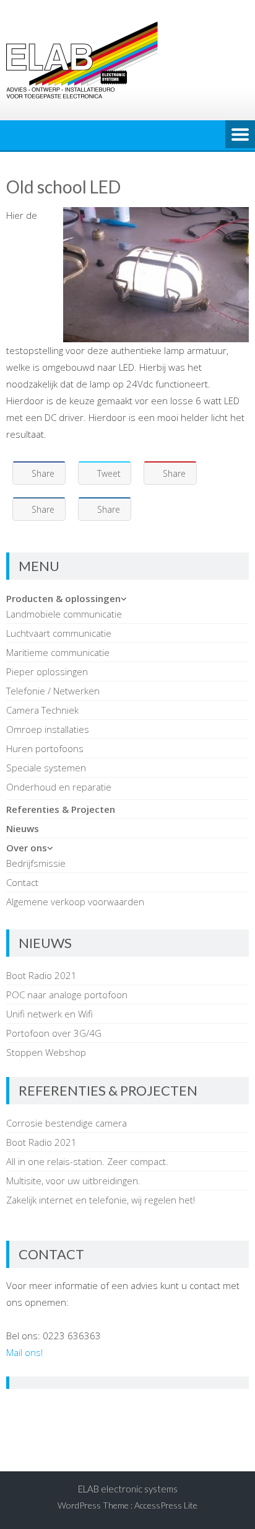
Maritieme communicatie (58, 652)
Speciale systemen (46, 767)
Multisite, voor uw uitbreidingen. (73, 1180)
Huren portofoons (45, 748)
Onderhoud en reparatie (58, 787)
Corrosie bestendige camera (66, 1123)
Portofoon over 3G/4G (54, 1033)
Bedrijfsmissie (36, 863)
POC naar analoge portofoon (66, 994)
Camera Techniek (42, 710)
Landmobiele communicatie (64, 614)
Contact (22, 882)
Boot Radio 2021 (41, 975)
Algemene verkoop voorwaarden (75, 901)
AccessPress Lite (165, 1505)
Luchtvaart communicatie (58, 633)
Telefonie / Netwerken (53, 691)
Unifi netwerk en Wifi (49, 1014)
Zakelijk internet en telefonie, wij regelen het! (100, 1200)
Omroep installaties (47, 729)
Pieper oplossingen (47, 671)
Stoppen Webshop (46, 1052)
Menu (240, 135)
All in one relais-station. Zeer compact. (87, 1161)
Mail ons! (24, 1352)
